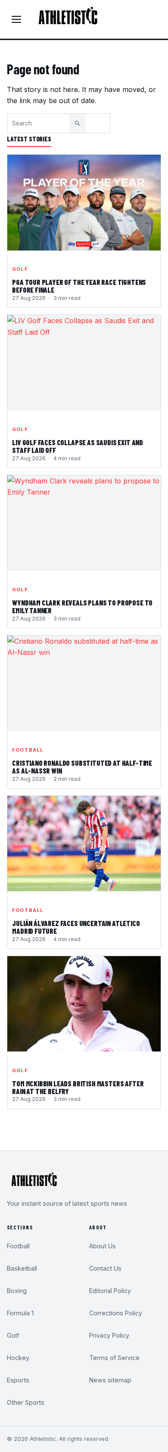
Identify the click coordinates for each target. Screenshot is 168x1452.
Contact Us (105, 1268)
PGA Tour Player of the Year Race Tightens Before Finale (79, 286)
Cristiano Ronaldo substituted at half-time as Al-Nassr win (82, 767)
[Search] (77, 123)
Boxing (17, 1290)
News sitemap (110, 1380)
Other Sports (25, 1402)
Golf (20, 269)
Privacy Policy (109, 1335)
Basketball (22, 1268)
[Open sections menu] (16, 19)
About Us (102, 1246)
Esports (18, 1380)
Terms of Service (114, 1357)
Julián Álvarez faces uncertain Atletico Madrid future (76, 927)
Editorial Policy (110, 1290)
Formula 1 (20, 1313)
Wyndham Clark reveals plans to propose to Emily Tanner (82, 606)
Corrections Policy (115, 1313)
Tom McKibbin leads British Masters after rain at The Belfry (77, 1087)
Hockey (18, 1357)
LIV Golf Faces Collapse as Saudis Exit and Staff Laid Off (77, 446)
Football (28, 750)
